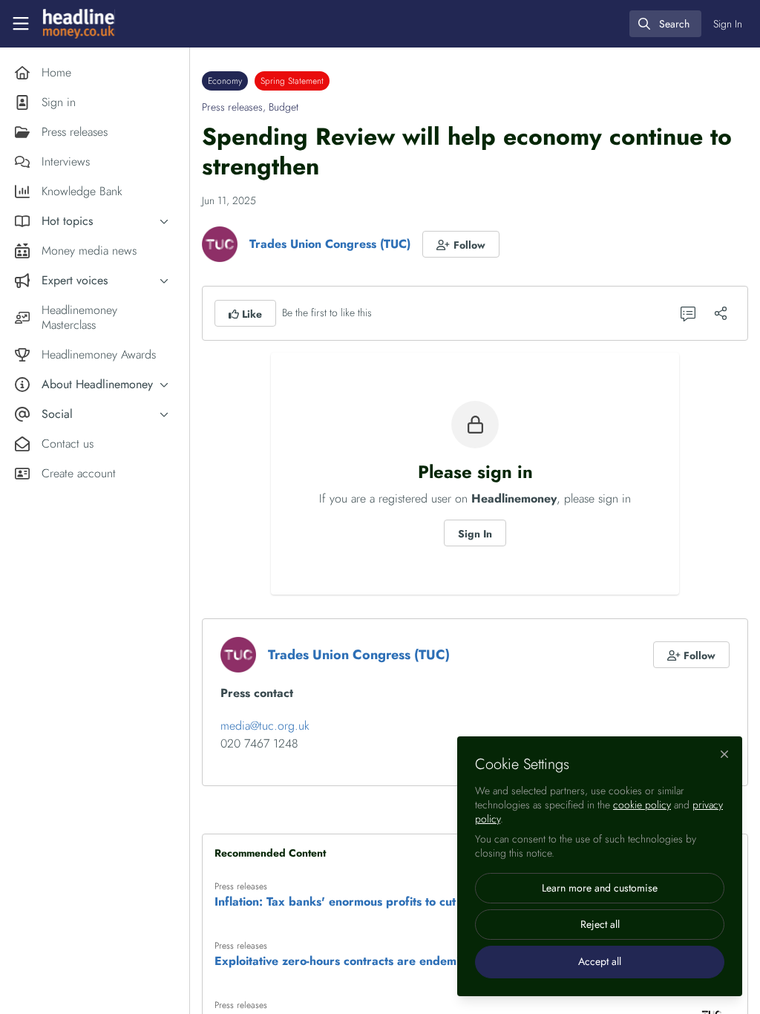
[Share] (721, 313)
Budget (283, 106)
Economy (225, 81)
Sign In (475, 533)
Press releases (232, 106)
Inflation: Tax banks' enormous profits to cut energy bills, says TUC (397, 902)
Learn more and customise (600, 887)
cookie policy (642, 804)
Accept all (599, 961)
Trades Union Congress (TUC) (329, 243)
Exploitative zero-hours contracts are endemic (339, 961)
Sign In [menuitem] (727, 23)
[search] (665, 23)
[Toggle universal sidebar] (21, 24)
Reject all (600, 924)
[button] (460, 244)
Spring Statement (292, 81)
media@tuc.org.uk (264, 725)
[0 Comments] (688, 313)
